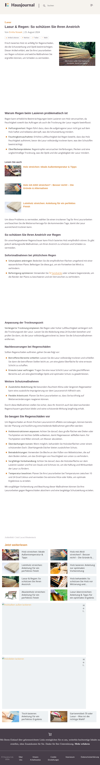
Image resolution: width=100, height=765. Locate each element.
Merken (26, 38)
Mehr (46, 38)
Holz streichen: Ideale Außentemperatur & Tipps (50, 167)
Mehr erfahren (82, 744)
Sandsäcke (57, 273)
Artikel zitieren (13, 38)
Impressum (70, 757)
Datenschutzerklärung (90, 757)
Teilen (36, 38)
